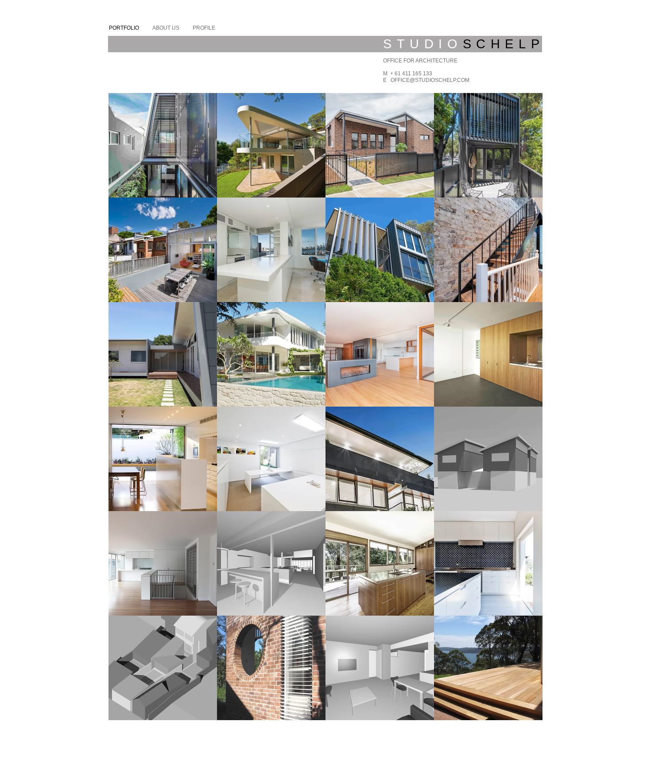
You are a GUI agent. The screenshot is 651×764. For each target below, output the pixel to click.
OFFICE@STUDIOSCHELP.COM (430, 80)
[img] (271, 563)
